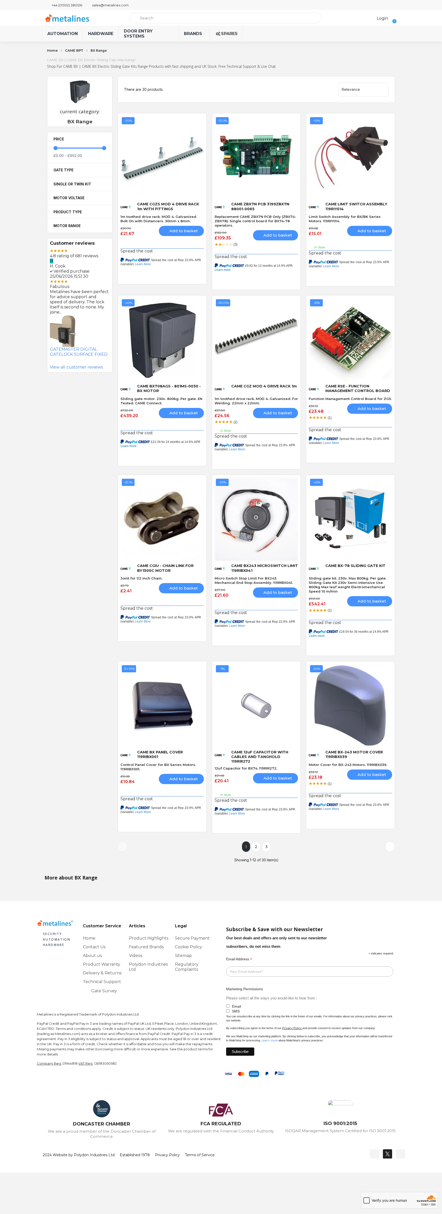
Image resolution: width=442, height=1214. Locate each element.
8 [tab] (79, 360)
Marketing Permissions (244, 989)
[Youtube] (400, 1154)
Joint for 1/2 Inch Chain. (141, 578)
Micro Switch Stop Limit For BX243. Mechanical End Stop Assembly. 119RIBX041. (254, 580)
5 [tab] (87, 354)
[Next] (390, 846)
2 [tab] (64, 354)
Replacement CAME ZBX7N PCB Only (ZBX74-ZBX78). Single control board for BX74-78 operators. (255, 221)
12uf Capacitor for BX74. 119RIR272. (246, 768)
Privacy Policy (292, 1028)
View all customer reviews (76, 367)
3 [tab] (72, 354)
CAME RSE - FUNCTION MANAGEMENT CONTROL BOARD (357, 388)
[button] (392, 18)
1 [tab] (56, 354)
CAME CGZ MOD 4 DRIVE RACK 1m (264, 386)
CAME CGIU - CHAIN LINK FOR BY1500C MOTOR (165, 568)
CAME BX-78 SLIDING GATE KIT (355, 565)
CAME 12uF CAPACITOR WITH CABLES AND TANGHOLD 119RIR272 (259, 757)
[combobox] (225, 18)
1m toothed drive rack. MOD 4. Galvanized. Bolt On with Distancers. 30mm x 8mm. (158, 219)
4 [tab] (79, 354)
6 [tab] (95, 354)
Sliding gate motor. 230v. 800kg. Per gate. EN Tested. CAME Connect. (161, 401)
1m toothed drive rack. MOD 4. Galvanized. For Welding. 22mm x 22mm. (256, 401)
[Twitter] (387, 1154)
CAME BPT (74, 50)
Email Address (239, 959)
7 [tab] (102, 354)
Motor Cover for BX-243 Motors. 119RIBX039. (348, 765)
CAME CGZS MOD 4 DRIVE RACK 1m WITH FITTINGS (168, 206)
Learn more (270, 1040)
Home (52, 50)
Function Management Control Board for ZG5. (350, 399)
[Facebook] (374, 1154)
